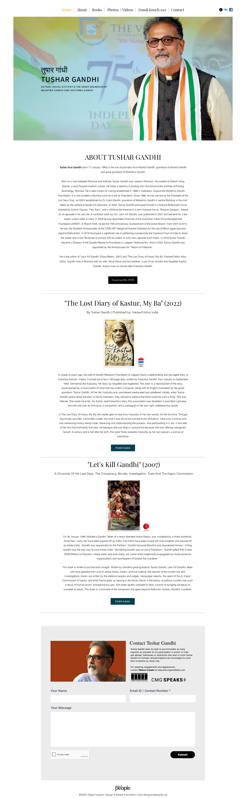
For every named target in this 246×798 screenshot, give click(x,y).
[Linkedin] (226, 9)
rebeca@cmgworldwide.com (171, 670)
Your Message (61, 708)
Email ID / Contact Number (149, 691)
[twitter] (221, 9)
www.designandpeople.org (152, 794)
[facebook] (231, 9)
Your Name (59, 691)
